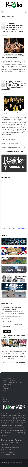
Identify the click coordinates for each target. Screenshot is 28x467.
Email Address (7, 326)
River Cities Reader (21, 228)
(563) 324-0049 (4, 444)
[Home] (14, 4)
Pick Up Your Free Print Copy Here (11, 376)
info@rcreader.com (6, 446)
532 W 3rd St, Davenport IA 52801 (9, 442)
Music (4, 393)
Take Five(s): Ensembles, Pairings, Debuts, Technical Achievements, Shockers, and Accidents (12, 27)
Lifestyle (5, 399)
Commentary (6, 388)
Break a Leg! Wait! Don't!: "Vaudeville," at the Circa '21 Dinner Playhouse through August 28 (13, 85)
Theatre (5, 390)
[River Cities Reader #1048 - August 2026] (14, 203)
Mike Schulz (6, 35)
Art (3, 397)
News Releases (6, 401)
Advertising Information (9, 380)
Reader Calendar (7, 384)
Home (3, 16)
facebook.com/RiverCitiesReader (9, 454)
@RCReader (4, 456)
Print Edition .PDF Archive (9, 378)
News (4, 386)
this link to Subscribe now (14, 362)
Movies (4, 395)
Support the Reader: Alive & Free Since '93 (13, 382)
